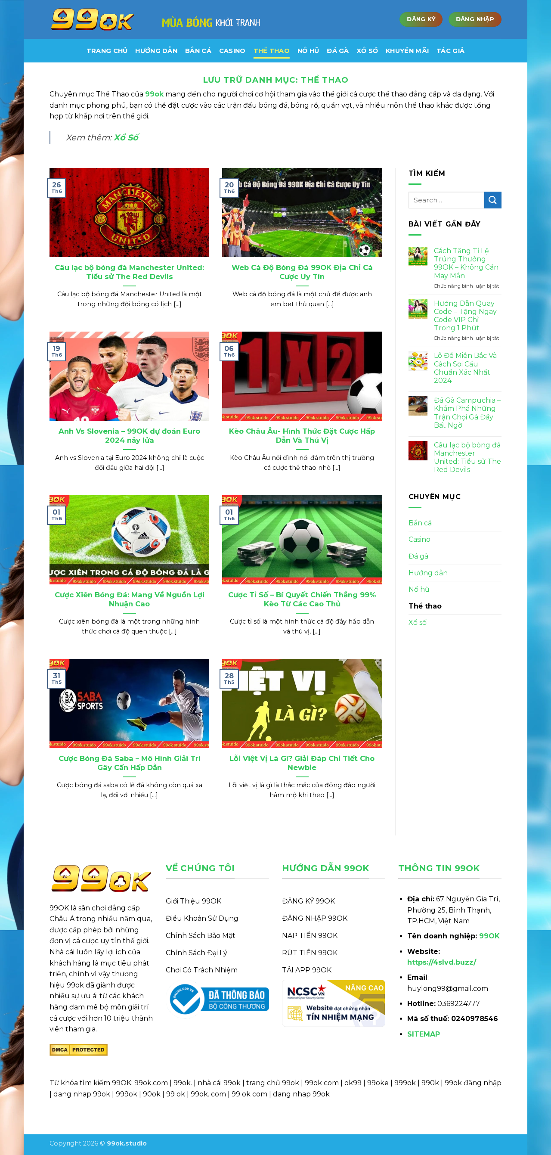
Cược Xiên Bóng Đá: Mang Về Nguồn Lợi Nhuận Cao (129, 599)
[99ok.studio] (93, 19)
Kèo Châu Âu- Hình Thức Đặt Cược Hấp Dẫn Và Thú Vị (302, 436)
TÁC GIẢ (450, 51)
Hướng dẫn (428, 573)
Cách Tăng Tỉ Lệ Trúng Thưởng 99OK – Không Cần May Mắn (466, 263)
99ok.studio (127, 1143)
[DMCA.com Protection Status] (79, 1049)
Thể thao (272, 51)
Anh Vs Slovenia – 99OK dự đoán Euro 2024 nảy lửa (129, 436)
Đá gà (338, 51)
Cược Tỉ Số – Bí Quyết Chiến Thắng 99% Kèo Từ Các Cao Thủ (302, 599)
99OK (489, 936)
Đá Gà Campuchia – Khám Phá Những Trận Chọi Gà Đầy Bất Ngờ (467, 412)
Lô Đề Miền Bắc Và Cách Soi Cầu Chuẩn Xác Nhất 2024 (465, 368)
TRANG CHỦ (107, 51)
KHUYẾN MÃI (407, 51)
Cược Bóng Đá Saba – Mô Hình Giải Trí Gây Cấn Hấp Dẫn (130, 763)
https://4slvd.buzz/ (441, 962)
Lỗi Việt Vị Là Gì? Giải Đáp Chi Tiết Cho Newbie (302, 763)
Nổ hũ (308, 51)
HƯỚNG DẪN (156, 51)
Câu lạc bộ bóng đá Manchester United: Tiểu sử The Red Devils (129, 272)
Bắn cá (198, 51)
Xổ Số (126, 137)
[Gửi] (492, 200)
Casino (232, 51)
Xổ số (367, 51)
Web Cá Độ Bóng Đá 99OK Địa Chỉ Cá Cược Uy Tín (302, 272)
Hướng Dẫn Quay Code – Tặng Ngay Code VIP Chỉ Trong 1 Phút (465, 315)
